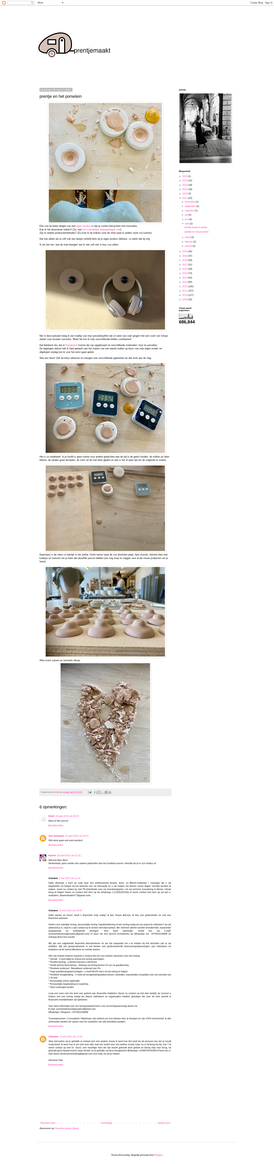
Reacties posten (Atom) (67, 1128)
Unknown (53, 1036)
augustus (190, 210)
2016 (185, 269)
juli (186, 215)
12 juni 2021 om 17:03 (70, 1036)
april (187, 223)
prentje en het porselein (197, 232)
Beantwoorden (55, 825)
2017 (185, 264)
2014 (185, 277)
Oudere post (164, 1123)
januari (189, 246)
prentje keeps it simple (196, 227)
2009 (185, 299)
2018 (185, 260)
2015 (185, 273)
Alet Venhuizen (56, 836)
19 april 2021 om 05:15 (67, 816)
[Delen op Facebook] (106, 792)
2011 (185, 290)
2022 (185, 193)
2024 (185, 185)
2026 (185, 176)
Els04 (51, 816)
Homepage (106, 1123)
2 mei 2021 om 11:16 (69, 878)
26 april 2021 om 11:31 (69, 855)
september (190, 206)
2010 (185, 295)
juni (187, 219)
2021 (185, 198)
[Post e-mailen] (89, 792)
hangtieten (71, 345)
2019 (185, 256)
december (190, 201)
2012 (185, 286)
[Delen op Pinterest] (110, 792)
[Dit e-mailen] (95, 792)
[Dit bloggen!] (99, 792)
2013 (185, 282)
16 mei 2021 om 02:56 (70, 910)
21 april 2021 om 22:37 (77, 836)
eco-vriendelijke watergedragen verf (101, 229)
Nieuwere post (47, 1123)
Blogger (158, 1155)
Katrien (52, 855)
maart (188, 237)
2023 (185, 189)
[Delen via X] (103, 792)
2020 (185, 251)
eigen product (83, 226)
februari (189, 241)
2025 (185, 180)
